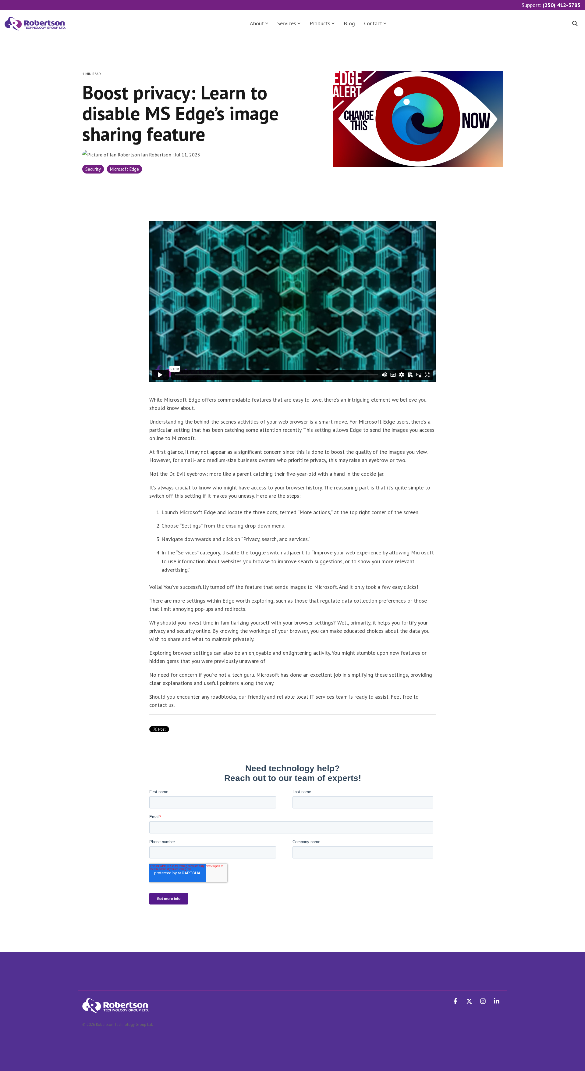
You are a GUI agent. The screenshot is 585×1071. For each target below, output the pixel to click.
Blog (349, 23)
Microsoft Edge (124, 169)
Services (286, 23)
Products (320, 23)
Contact (373, 23)
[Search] (575, 23)
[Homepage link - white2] (115, 1009)
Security (93, 169)
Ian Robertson (156, 155)
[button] (456, 1001)
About (257, 23)
